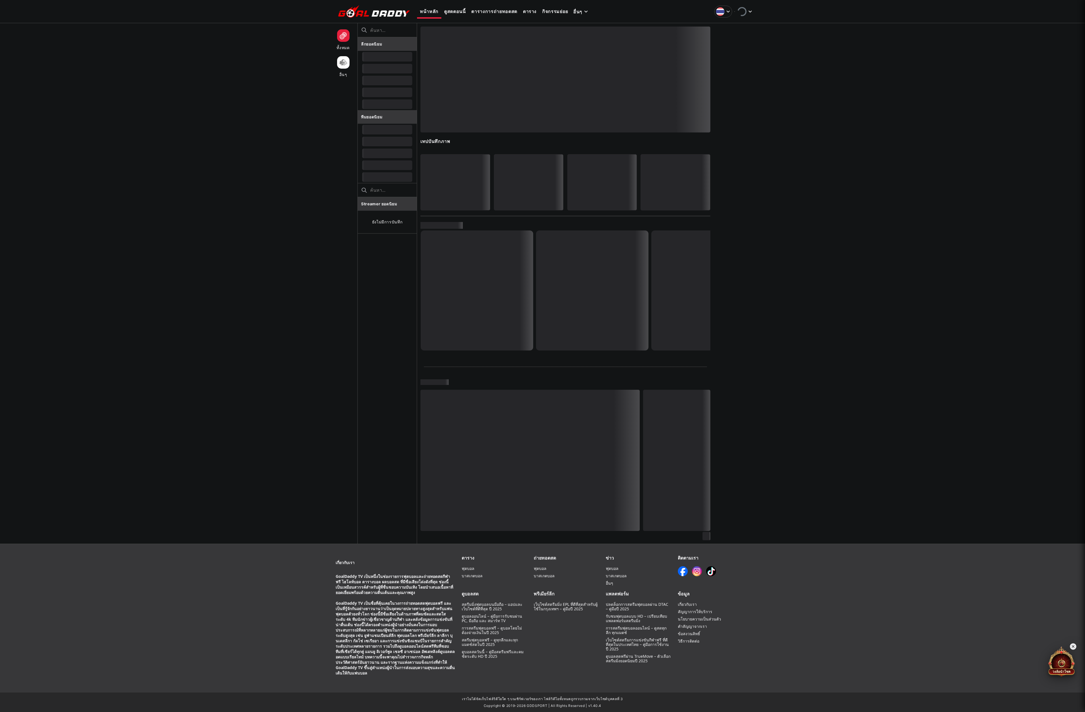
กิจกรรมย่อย (555, 11)
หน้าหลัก (429, 11)
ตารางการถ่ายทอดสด (494, 11)
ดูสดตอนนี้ (455, 11)
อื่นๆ (577, 11)
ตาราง (530, 11)
